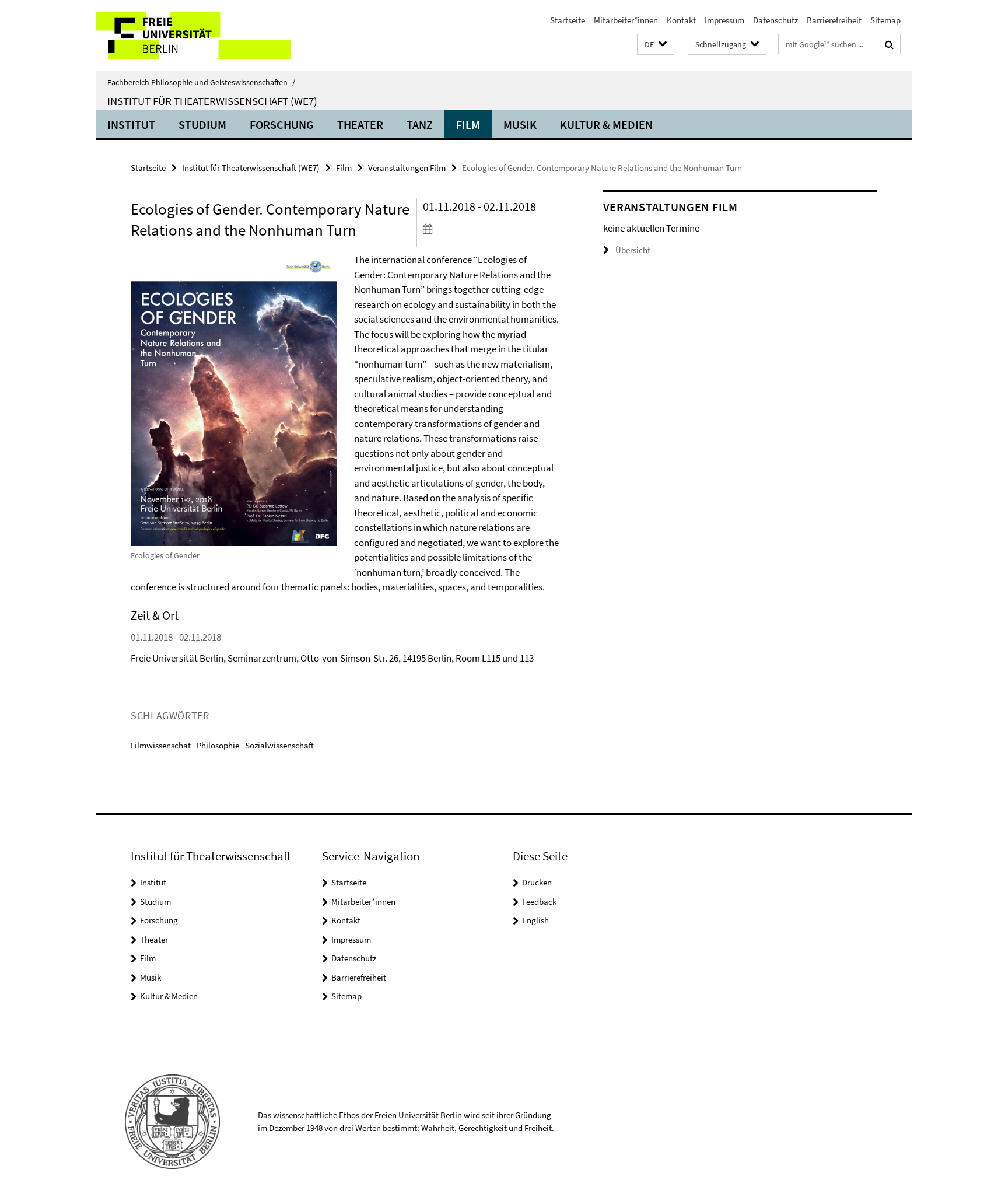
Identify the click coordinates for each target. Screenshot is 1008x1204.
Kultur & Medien (606, 124)
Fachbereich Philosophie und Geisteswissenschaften (201, 82)
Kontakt (681, 20)
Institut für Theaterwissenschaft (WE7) (212, 101)
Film (468, 124)
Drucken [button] (537, 882)
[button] (655, 44)
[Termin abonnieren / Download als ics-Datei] (491, 228)
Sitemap (885, 20)
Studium (202, 124)
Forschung (282, 124)
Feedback (539, 901)
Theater (360, 124)
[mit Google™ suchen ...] (889, 44)
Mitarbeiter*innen (626, 20)
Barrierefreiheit (834, 20)
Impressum (724, 20)
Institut (131, 124)
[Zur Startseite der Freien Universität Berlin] (193, 35)
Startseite (567, 20)
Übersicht (632, 250)
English (535, 920)
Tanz (420, 124)
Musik (520, 124)
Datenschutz (775, 20)
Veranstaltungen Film (407, 167)
